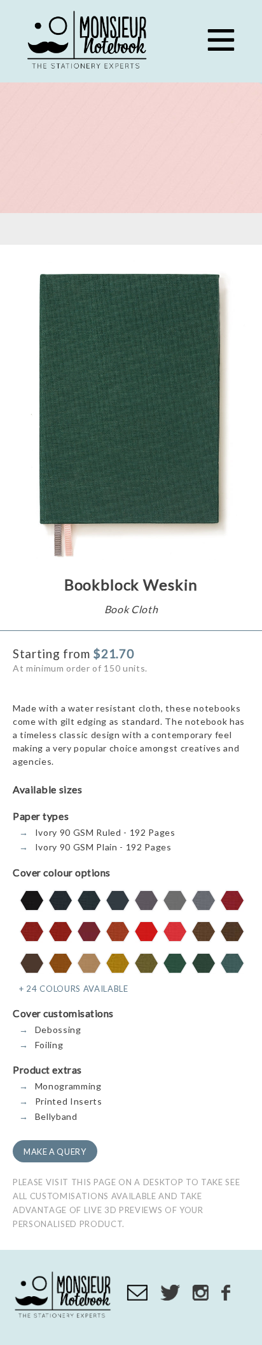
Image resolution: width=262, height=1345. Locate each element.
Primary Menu (221, 40)
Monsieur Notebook (89, 41)
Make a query (55, 1152)
